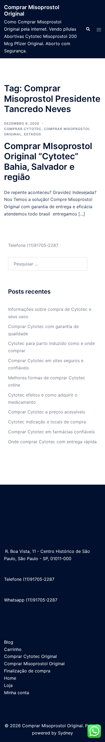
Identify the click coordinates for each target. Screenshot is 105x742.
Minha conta (16, 692)
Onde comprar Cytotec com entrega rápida (52, 441)
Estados (32, 134)
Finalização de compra (27, 670)
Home (10, 678)
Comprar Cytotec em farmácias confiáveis (51, 431)
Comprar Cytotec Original (30, 656)
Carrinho (13, 649)
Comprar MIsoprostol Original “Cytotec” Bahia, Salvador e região (48, 161)
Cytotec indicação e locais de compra (47, 421)
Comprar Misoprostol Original (34, 663)
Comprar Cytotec (22, 129)
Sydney (65, 733)
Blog (8, 642)
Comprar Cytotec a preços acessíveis (46, 412)
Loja (8, 685)
